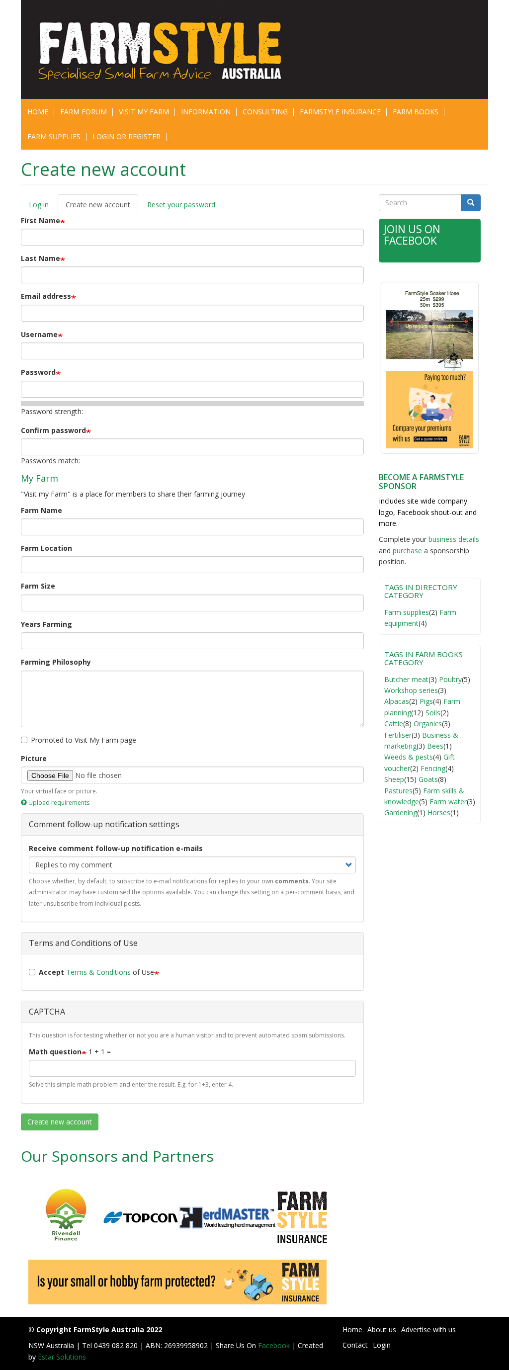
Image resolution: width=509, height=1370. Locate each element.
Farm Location (46, 548)
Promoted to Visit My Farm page (83, 740)
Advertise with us (428, 1329)
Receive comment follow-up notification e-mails (116, 848)
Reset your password (181, 204)
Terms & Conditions (98, 972)
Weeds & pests (408, 757)
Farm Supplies (54, 136)
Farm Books (415, 111)
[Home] (141, 49)
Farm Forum (83, 111)
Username (39, 334)
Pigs (426, 701)
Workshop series (411, 690)
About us (381, 1329)
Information (206, 111)
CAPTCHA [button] (47, 1011)
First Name (40, 220)
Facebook (275, 1345)
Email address (46, 296)
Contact (355, 1345)
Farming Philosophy (56, 662)
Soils (432, 712)
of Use (96, 972)
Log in (39, 204)
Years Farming (46, 624)
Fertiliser (398, 735)
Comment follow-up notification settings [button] (104, 824)
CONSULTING (265, 111)
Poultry (450, 679)
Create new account (102, 207)
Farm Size (38, 586)
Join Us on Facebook (412, 235)
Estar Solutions (62, 1357)
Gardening (400, 812)
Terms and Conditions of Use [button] (83, 943)
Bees (435, 746)
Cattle (393, 723)
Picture (34, 758)
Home (37, 111)
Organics (428, 723)
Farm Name (41, 510)
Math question (55, 1051)
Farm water (448, 801)
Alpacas (396, 701)
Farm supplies (406, 612)
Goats (428, 779)
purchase (407, 550)
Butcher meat (406, 679)
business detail (452, 539)
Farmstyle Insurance (340, 111)
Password (38, 372)
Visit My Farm (144, 111)
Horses (438, 812)
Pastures (398, 790)
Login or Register (126, 136)
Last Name (40, 258)
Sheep (394, 779)
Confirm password (53, 430)
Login (382, 1345)
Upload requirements (58, 802)
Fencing (433, 768)
